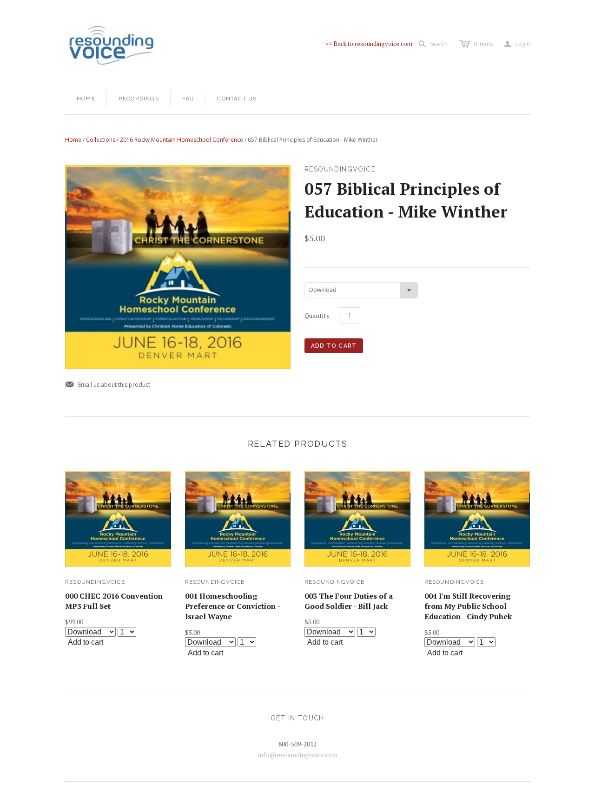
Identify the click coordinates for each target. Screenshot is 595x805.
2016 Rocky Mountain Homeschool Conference (181, 140)
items (483, 44)
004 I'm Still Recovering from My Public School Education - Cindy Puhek (468, 606)
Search (439, 44)
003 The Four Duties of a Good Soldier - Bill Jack (348, 601)
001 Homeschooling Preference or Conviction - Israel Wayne (232, 606)
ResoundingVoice (95, 582)
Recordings (139, 98)
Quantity (317, 315)
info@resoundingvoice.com (297, 754)
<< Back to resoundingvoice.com (368, 44)
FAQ (188, 98)
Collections (100, 140)
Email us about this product (107, 385)
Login (517, 44)
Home (86, 98)
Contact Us (237, 98)
